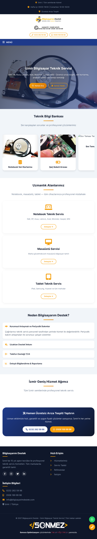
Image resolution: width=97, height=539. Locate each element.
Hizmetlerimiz (60, 460)
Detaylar (48, 227)
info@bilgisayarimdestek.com (20, 499)
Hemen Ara (39, 86)
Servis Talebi (59, 86)
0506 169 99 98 (60, 35)
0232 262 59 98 (40, 35)
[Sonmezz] (48, 528)
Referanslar (59, 470)
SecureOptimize (60, 532)
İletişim (57, 474)
